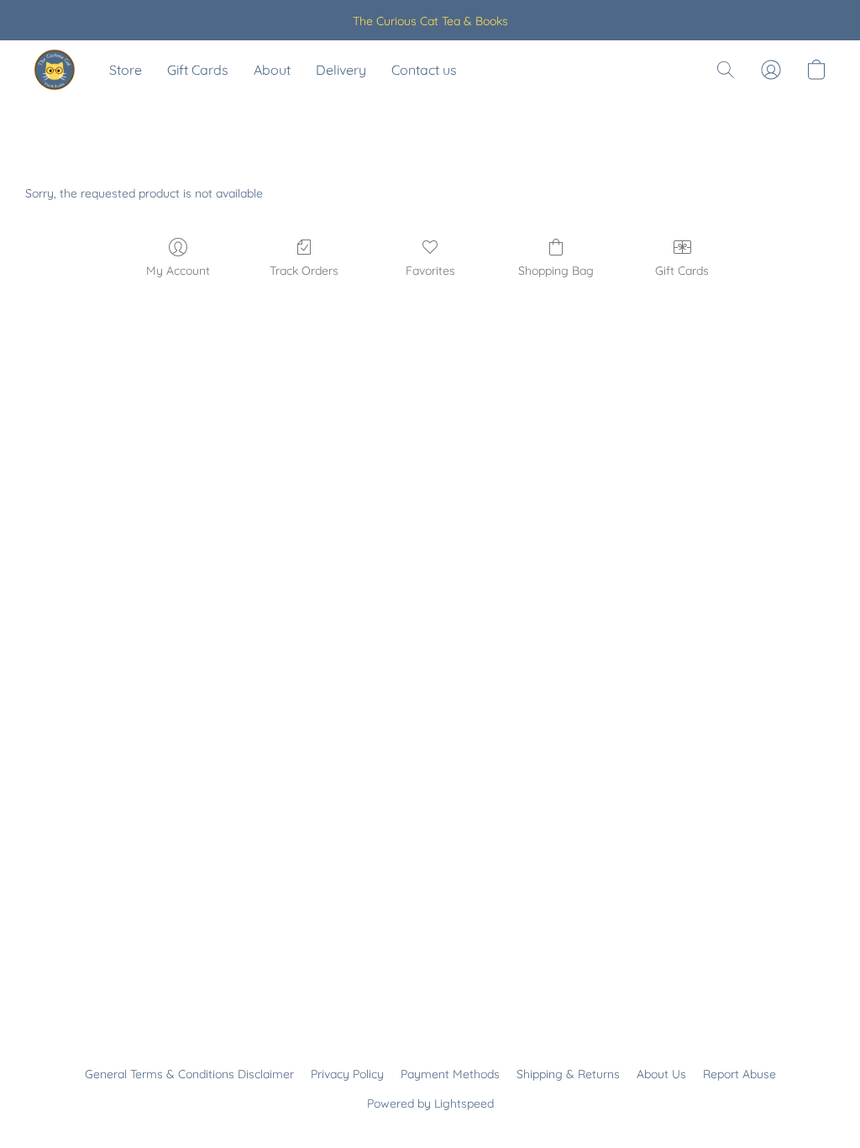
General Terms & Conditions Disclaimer (189, 1074)
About (272, 69)
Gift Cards (197, 69)
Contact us (424, 69)
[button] (55, 70)
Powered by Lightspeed (430, 1103)
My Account (178, 270)
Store (125, 69)
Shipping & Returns (568, 1074)
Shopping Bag (556, 270)
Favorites (430, 270)
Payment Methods (450, 1074)
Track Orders (304, 270)
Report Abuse (739, 1074)
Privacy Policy (347, 1074)
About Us (661, 1074)
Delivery (341, 69)
